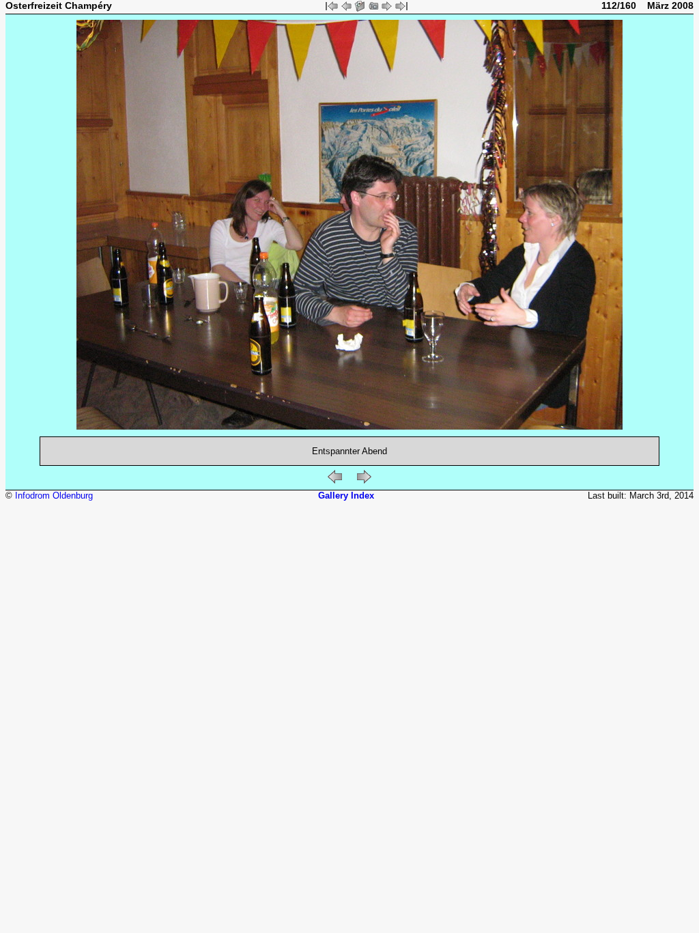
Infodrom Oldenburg (54, 495)
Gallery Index (346, 495)
